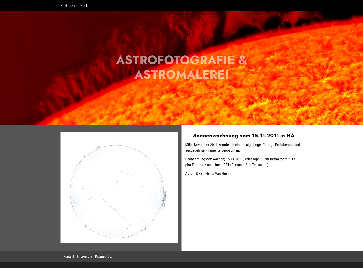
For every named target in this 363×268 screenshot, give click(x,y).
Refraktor (277, 159)
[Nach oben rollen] (354, 259)
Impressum (84, 256)
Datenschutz (103, 256)
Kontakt (69, 256)
